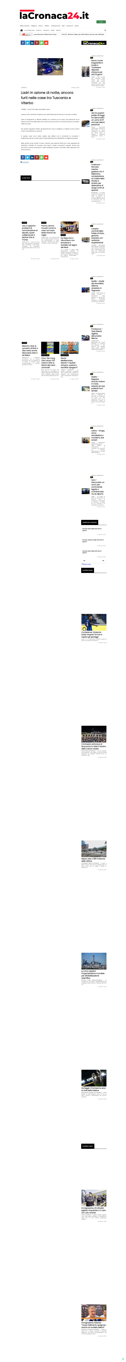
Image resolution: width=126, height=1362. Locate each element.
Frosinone (69, 26)
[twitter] (27, 43)
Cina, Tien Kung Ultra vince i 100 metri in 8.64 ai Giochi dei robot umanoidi (48, 363)
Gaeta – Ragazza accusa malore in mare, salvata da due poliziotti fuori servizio (98, 384)
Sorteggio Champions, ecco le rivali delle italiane (93, 1089)
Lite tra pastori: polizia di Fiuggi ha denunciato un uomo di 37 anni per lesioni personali (98, 119)
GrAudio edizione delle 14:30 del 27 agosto (93, 552)
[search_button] (105, 30)
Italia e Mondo (24, 26)
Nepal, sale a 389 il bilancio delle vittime (93, 860)
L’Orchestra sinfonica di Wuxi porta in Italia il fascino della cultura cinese (93, 746)
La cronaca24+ (29, 30)
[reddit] (46, 43)
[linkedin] (32, 43)
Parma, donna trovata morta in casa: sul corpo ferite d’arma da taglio (48, 230)
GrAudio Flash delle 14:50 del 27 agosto (92, 540)
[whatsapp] (41, 43)
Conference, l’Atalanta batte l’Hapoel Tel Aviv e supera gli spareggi (91, 634)
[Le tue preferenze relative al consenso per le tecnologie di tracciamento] (123, 1359)
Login (101, 22)
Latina (77, 26)
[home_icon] (21, 30)
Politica (39, 30)
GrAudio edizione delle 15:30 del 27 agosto (93, 529)
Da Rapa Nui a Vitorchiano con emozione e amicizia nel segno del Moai (69, 243)
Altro (58, 30)
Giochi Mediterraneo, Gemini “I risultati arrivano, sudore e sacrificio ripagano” (69, 363)
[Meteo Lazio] (86, 564)
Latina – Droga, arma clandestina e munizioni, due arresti (98, 435)
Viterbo (46, 26)
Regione (34, 26)
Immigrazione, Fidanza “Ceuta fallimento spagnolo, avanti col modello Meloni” (93, 1325)
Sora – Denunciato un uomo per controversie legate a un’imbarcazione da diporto (97, 487)
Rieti (63, 26)
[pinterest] (37, 43)
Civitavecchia (55, 26)
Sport (53, 30)
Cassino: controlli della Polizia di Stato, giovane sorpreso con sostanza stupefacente (97, 235)
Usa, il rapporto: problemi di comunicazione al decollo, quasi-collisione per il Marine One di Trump (30, 233)
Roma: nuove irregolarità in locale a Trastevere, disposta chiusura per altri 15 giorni (97, 67)
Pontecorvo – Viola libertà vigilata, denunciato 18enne (97, 334)
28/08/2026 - (48, 34)
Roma (41, 26)
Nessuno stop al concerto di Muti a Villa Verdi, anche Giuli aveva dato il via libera (30, 350)
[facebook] (23, 43)
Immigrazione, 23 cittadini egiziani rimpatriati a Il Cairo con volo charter (93, 1210)
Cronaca (46, 30)
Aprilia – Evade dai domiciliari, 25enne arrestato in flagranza (97, 286)
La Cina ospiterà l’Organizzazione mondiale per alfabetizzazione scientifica (92, 974)
